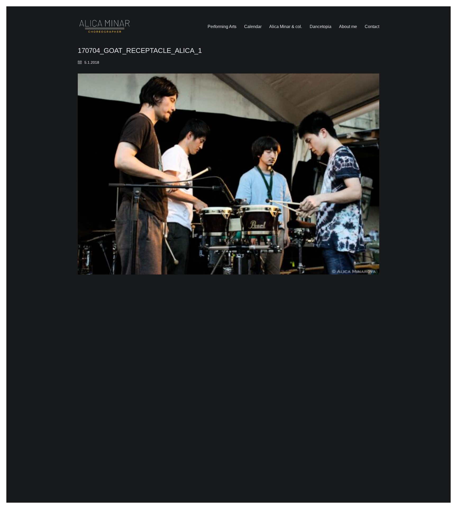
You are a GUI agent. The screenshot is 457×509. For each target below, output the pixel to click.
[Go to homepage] (104, 27)
